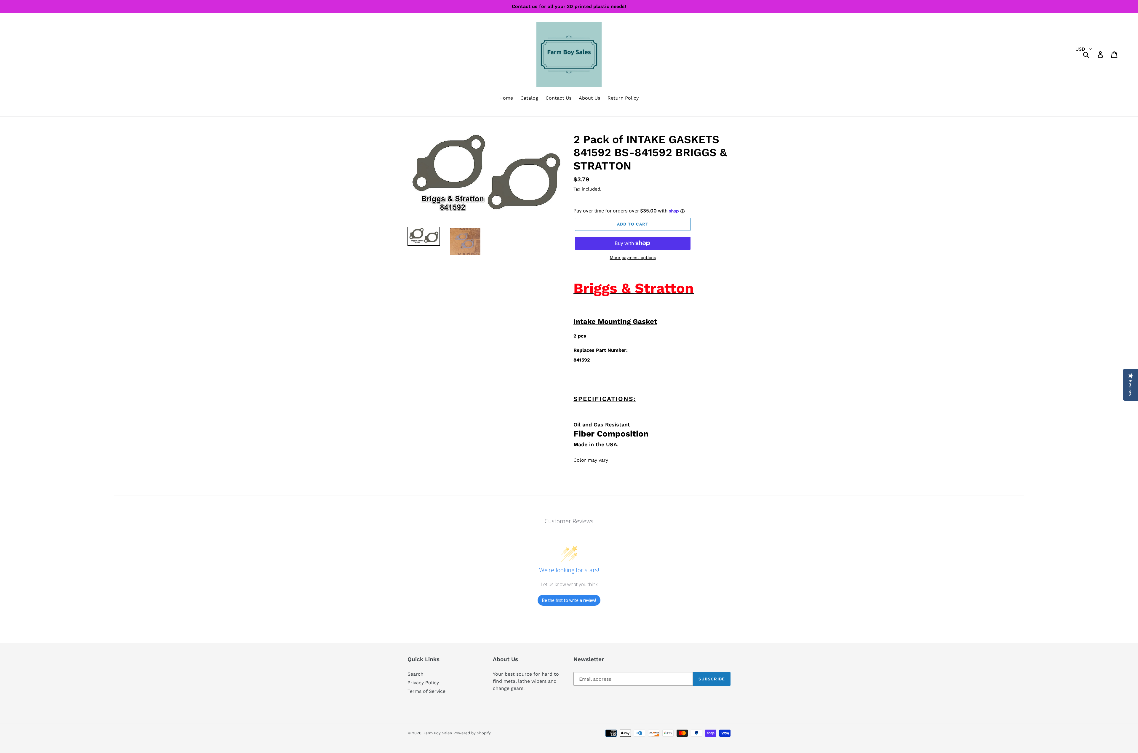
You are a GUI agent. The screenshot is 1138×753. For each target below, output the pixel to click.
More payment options (633, 257)
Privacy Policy (423, 682)
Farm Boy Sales (437, 733)
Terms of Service (426, 691)
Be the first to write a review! (569, 600)
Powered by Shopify (472, 733)
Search (415, 674)
